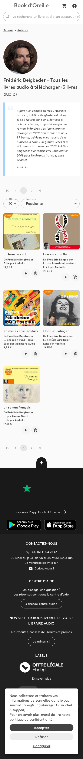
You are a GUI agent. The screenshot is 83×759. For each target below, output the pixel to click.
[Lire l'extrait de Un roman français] (25, 430)
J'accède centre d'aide (41, 604)
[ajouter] (35, 273)
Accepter (41, 728)
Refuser (41, 737)
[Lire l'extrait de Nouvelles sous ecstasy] (25, 353)
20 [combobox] (10, 203)
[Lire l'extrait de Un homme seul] (25, 273)
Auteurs (22, 30)
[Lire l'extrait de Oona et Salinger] (65, 353)
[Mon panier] (64, 6)
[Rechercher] (8, 16)
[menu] (7, 6)
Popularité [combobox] (34, 203)
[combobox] (41, 16)
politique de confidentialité (31, 719)
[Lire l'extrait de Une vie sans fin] (65, 277)
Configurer (41, 746)
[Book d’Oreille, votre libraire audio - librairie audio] (31, 6)
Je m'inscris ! (41, 641)
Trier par (31, 199)
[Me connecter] (74, 6)
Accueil (8, 30)
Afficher (13, 199)
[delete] (41, 462)
